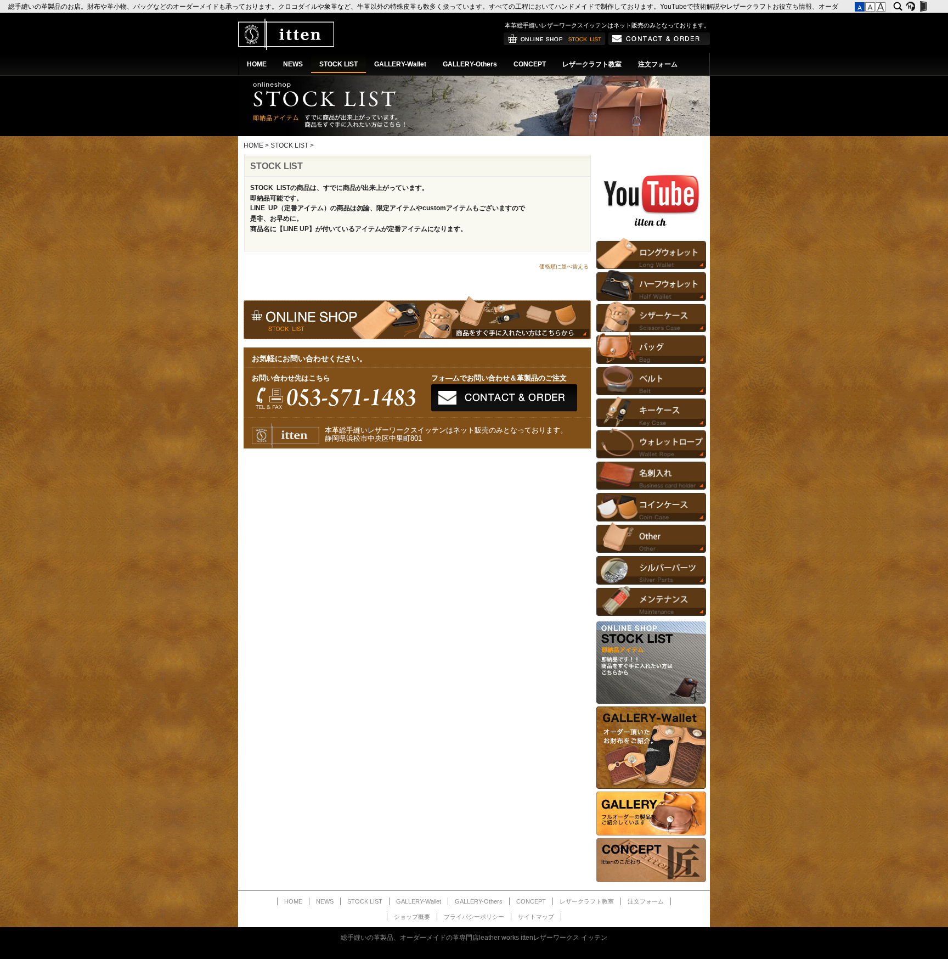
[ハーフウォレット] (651, 284)
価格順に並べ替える (564, 266)
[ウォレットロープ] (651, 442)
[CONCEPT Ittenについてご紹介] (651, 880)
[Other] (651, 537)
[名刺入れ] (651, 474)
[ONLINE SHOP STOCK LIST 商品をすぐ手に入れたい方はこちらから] (651, 701)
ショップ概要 (412, 916)
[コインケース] (651, 505)
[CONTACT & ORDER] (659, 43)
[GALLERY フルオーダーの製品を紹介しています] (651, 833)
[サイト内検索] (897, 6)
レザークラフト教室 (592, 64)
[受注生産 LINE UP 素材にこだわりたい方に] (651, 786)
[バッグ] (651, 347)
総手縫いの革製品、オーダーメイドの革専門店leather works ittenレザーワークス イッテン (474, 937)
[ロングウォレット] (651, 253)
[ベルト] (651, 379)
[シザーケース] (651, 316)
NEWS (293, 64)
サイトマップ (536, 916)
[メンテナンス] (651, 600)
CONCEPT (530, 64)
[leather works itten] (286, 48)
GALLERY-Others (470, 64)
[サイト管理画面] (923, 6)
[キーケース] (651, 411)
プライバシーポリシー (474, 916)
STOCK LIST (338, 64)
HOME (257, 64)
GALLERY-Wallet (400, 64)
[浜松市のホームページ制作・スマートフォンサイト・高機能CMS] (910, 6)
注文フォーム (658, 64)
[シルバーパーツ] (651, 568)
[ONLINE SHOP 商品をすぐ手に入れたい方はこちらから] (555, 43)
